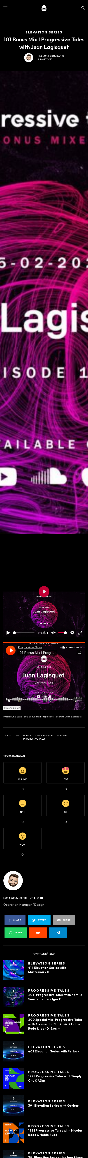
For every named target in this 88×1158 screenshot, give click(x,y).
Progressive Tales (34, 739)
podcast (62, 735)
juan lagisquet (44, 735)
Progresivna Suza (12, 716)
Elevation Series (46, 963)
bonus (27, 735)
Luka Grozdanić (53, 55)
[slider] (24, 633)
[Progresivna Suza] (44, 8)
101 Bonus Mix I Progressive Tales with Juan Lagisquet (52, 716)
